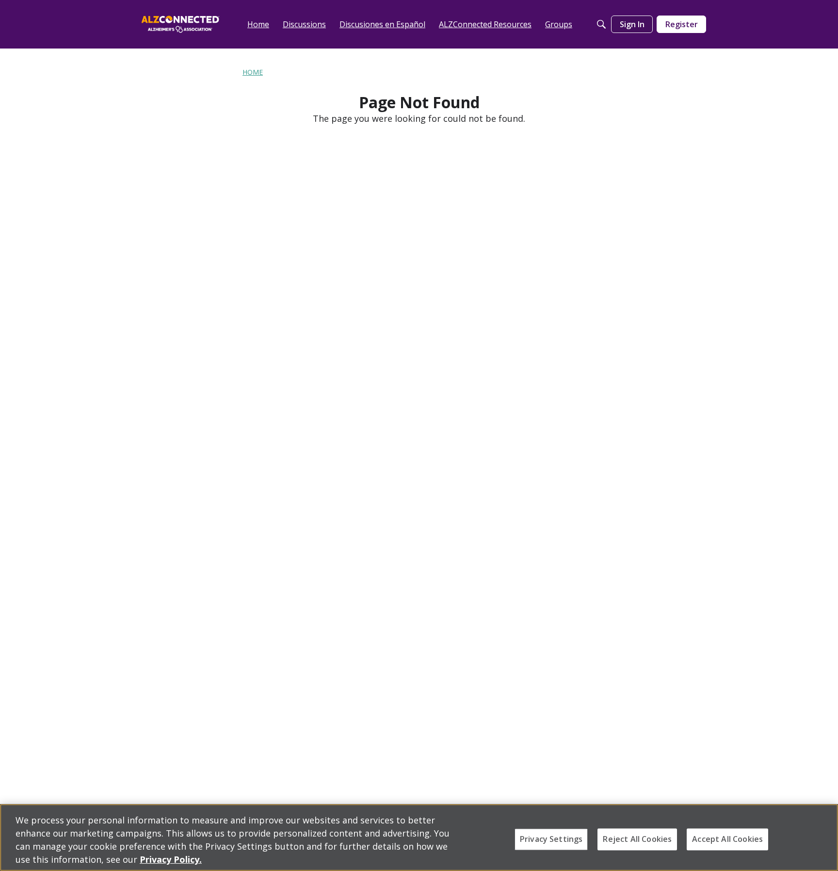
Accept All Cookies (727, 839)
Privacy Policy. (171, 859)
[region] (419, 837)
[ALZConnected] (180, 24)
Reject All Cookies (637, 839)
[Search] (601, 24)
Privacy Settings (551, 839)
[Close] (822, 836)
